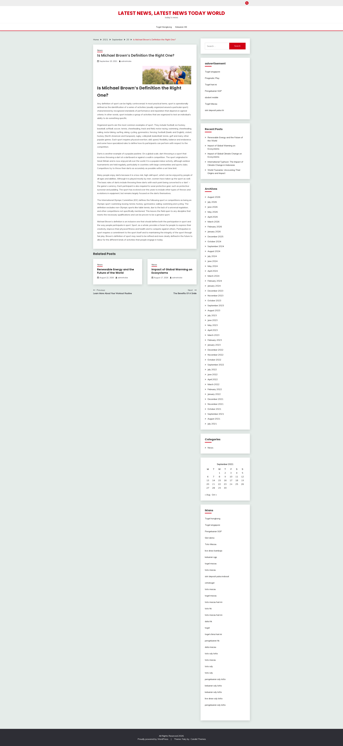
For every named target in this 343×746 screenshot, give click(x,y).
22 (219, 484)
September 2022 (216, 364)
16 (225, 480)
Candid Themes (198, 739)
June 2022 (213, 374)
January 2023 (214, 344)
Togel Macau (211, 103)
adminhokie (126, 61)
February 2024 (215, 280)
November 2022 (215, 354)
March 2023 (213, 335)
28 (213, 487)
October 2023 (214, 300)
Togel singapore (212, 71)
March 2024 (213, 276)
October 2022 (214, 359)
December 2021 (215, 399)
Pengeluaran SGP (213, 91)
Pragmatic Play (212, 78)
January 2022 (214, 394)
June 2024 (213, 261)
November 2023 (215, 295)
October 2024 (214, 241)
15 (219, 480)
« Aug (207, 494)
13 (207, 480)
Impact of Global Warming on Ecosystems (172, 271)
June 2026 (213, 207)
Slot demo (210, 537)
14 (213, 480)
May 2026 (213, 212)
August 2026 (214, 197)
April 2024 (213, 271)
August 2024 (214, 251)
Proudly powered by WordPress (153, 739)
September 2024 (216, 246)
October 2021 (214, 409)
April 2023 (213, 330)
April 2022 (213, 379)
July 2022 (212, 369)
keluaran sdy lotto (213, 685)
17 (231, 480)
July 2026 (212, 202)
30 (225, 487)
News (100, 50)
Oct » (214, 494)
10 (231, 476)
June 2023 (213, 320)
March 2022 (213, 384)
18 (236, 480)
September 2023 (216, 305)
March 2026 (213, 221)
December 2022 (215, 349)
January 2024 (214, 285)
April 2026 (213, 216)
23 (225, 484)
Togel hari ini (211, 84)
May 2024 (213, 266)
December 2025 (215, 236)
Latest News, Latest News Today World (171, 13)
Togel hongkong (164, 27)
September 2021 (216, 414)
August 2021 (214, 418)
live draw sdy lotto (214, 698)
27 (207, 487)
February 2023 (215, 340)
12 (242, 476)
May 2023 (213, 325)
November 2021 (215, 404)
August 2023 (214, 310)
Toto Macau (210, 544)
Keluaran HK (181, 27)
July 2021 (212, 423)
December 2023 (215, 290)
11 (236, 476)
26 (242, 484)
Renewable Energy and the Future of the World (115, 271)
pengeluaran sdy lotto (215, 705)
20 (207, 484)
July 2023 (212, 315)
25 (236, 484)
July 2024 (212, 256)
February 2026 (215, 226)
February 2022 (215, 389)
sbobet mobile (211, 97)
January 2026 (214, 231)
